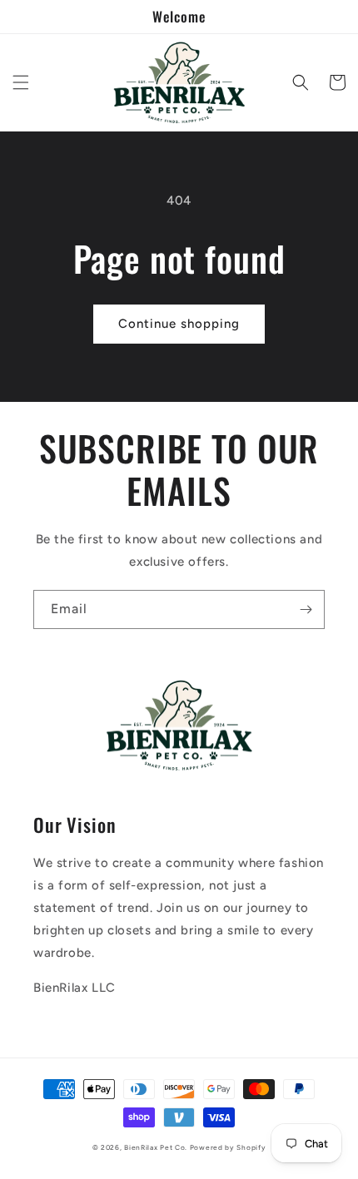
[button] (20, 82)
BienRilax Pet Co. (155, 1147)
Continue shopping (179, 323)
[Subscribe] (305, 609)
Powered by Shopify (228, 1147)
